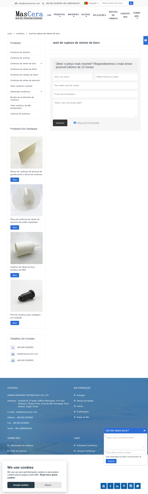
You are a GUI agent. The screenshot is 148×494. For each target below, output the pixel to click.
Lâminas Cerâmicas (86, 451)
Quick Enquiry (144, 430)
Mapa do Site (83, 417)
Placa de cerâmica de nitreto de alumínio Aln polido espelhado (24, 220)
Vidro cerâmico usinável (21, 86)
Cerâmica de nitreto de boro (23, 63)
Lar (49, 15)
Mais (15, 180)
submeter (60, 123)
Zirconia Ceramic (84, 467)
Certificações (83, 411)
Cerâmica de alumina (20, 52)
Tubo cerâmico (83, 456)
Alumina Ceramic (84, 462)
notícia (80, 406)
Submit (111, 461)
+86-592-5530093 (25, 347)
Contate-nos (125, 15)
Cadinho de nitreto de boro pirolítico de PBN (22, 268)
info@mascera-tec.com (29, 3)
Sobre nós (136, 14)
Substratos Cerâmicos (87, 445)
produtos (20, 33)
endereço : (12, 401)
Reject (48, 485)
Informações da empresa (21, 445)
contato (12, 388)
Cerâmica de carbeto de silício (24, 75)
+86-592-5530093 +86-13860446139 (62, 3)
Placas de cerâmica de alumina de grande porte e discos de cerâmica (26, 173)
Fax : (9, 423)
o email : (11, 412)
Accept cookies (21, 485)
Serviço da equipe (85, 401)
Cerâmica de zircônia (20, 58)
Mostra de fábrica (113, 15)
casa (9, 33)
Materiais (73, 14)
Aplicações (99, 15)
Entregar (81, 395)
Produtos (59, 14)
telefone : (11, 417)
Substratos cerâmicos (20, 91)
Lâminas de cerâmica (20, 114)
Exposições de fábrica (20, 456)
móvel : (10, 428)
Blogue (86, 14)
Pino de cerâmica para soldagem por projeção (25, 316)
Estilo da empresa (18, 451)
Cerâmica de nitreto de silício (23, 69)
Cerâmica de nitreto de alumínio (25, 80)
